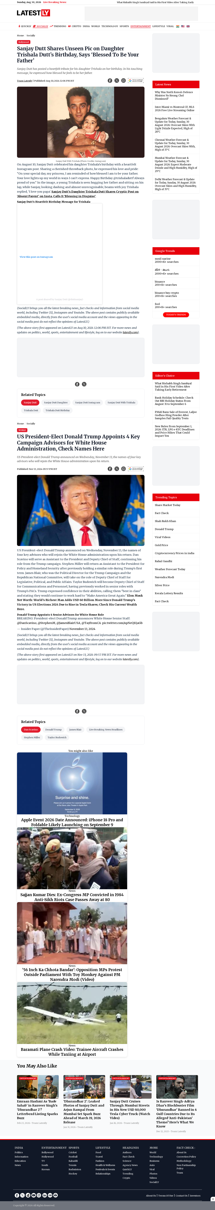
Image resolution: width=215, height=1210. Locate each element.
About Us (181, 1152)
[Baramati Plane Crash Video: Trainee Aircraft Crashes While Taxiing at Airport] (72, 1013)
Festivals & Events (105, 1169)
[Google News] (50, 1195)
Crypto (76, 26)
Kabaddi (73, 1161)
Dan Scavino (31, 729)
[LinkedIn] (44, 1195)
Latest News (163, 84)
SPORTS (124, 26)
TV (43, 1161)
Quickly (26, 26)
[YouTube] (33, 1195)
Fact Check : (186, 1147)
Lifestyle (103, 1147)
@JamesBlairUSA (68, 623)
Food (98, 1152)
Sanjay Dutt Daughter (56, 402)
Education (20, 1161)
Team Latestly (24, 80)
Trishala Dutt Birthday (58, 410)
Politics (19, 1152)
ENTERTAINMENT (140, 26)
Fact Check (129, 1156)
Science (127, 1161)
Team (180, 1172)
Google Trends (165, 251)
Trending (60, 26)
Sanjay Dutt (30, 402)
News (72, 890)
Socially (42, 26)
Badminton (75, 1169)
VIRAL (170, 26)
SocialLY (154, 1182)
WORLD (95, 26)
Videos (153, 1178)
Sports (74, 1147)
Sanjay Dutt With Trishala (121, 402)
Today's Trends (176, 314)
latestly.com (130, 332)
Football (73, 1156)
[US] (183, 26)
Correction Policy (186, 1156)
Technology (72, 816)
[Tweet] (84, 384)
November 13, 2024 (82, 629)
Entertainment (54, 1147)
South (45, 1165)
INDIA (86, 26)
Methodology (184, 1161)
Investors (195, 1195)
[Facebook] (17, 1195)
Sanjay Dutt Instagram (87, 402)
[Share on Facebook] (77, 384)
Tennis (72, 1165)
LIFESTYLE (158, 26)
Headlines (131, 1147)
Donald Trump (53, 729)
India (19, 1147)
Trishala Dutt (31, 410)
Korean (46, 1169)
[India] (177, 26)
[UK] (188, 26)
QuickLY (127, 1169)
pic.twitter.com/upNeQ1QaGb (122, 623)
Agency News (130, 1165)
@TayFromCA (91, 623)
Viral (152, 1169)
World (153, 1152)
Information (21, 1156)
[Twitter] (22, 1195)
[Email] (55, 1195)
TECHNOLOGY (110, 26)
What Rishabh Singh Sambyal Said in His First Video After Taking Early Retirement (128, 2)
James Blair (75, 729)
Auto (152, 1165)
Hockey (73, 1173)
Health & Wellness (105, 1165)
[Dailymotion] (28, 1195)
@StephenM (46, 623)
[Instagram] (39, 1195)
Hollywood (48, 1156)
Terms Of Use (165, 1195)
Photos (153, 1173)
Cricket (73, 1152)
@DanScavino (27, 623)
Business (154, 1161)
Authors (127, 1152)
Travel (99, 1156)
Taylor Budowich (57, 737)
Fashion (100, 1161)
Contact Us (181, 1195)
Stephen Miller (32, 737)
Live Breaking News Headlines (105, 729)
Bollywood (47, 1152)
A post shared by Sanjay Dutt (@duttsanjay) (59, 299)
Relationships (103, 1173)
